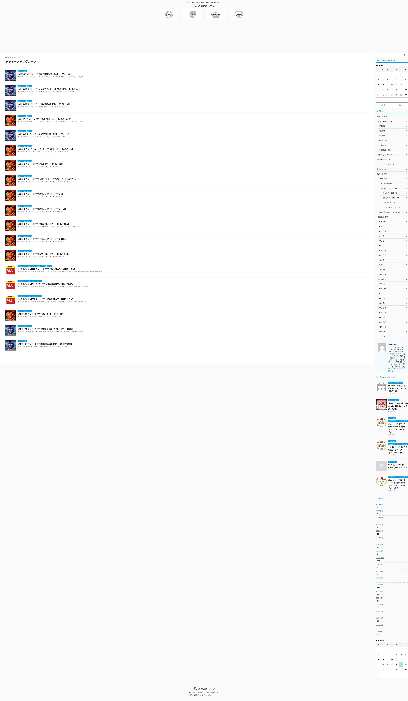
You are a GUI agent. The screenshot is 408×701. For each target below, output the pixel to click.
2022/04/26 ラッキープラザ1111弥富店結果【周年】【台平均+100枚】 (45, 74)
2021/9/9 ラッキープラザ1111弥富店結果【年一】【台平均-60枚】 (44, 224)
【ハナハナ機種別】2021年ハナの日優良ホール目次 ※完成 (398, 406)
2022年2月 (379, 544)
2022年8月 (380, 517)
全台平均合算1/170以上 (87, 271)
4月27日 (30, 346)
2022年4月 (380, 531)
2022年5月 (380, 524)
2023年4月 (380, 511)
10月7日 (31, 137)
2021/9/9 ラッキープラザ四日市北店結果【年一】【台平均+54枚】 (44, 254)
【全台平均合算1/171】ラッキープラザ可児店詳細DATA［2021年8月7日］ (46, 284)
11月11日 (31, 122)
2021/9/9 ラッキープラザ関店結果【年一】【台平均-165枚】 (41, 164)
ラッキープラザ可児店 (55, 137)
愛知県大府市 (98, 271)
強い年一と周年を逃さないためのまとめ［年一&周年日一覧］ (397, 388)
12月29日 (30, 92)
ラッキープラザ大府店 (53, 197)
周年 (82, 77)
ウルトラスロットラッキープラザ (42, 152)
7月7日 (30, 316)
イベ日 (192, 14)
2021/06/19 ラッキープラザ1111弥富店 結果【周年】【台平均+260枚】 (46, 329)
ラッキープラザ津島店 (53, 212)
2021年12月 (380, 558)
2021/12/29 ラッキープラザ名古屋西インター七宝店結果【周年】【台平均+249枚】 (50, 89)
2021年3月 (379, 618)
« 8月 (378, 678)
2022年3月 (380, 538)
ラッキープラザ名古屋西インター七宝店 (59, 92)
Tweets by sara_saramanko (386, 377)
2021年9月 (379, 578)
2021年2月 (379, 625)
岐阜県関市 (82, 301)
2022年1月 (379, 551)
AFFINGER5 (216, 695)
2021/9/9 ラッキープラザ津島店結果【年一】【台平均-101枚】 (42, 209)
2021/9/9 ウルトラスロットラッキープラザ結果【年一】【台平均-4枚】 (46, 149)
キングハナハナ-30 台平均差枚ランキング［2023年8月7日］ (397, 450)
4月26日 (30, 77)
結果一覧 (239, 14)
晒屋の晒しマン (206, 6)
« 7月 (383, 105)
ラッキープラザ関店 (53, 167)
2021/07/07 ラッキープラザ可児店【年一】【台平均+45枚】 (41, 314)
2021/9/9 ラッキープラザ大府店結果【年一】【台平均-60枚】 (42, 194)
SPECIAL (215, 14)
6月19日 (30, 331)
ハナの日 (43, 271)
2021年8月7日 (32, 271)
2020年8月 (380, 631)
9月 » (401, 105)
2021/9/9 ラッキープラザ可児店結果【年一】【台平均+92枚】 (42, 239)
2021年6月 (379, 598)
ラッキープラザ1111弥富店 (58, 77)
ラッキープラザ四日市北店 (55, 256)
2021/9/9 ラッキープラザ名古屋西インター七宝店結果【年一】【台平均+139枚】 (49, 179)
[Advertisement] (204, 36)
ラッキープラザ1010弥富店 (42, 77)
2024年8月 (380, 504)
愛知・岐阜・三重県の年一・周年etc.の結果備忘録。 (204, 692)
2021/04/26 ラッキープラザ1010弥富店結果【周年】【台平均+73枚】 (45, 344)
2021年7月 (379, 591)
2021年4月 (379, 611)
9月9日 (30, 152)
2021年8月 (379, 584)
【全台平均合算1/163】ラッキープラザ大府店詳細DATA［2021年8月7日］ (47, 269)
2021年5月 (379, 605)
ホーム (169, 14)
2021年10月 (380, 571)
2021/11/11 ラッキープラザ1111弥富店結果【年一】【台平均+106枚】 (45, 119)
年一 (82, 122)
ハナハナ (49, 271)
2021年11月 (380, 564)
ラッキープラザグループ (73, 77)
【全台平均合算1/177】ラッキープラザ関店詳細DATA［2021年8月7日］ (46, 299)
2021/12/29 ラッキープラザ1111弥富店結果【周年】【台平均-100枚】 (45, 104)
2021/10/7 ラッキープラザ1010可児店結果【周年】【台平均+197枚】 (45, 134)
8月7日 (38, 271)
